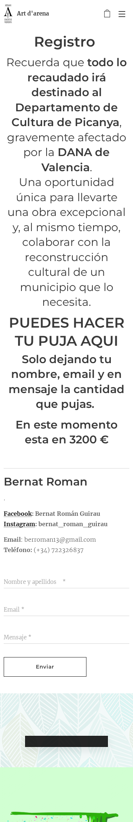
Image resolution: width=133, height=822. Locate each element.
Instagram (19, 524)
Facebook (18, 513)
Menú (122, 13)
